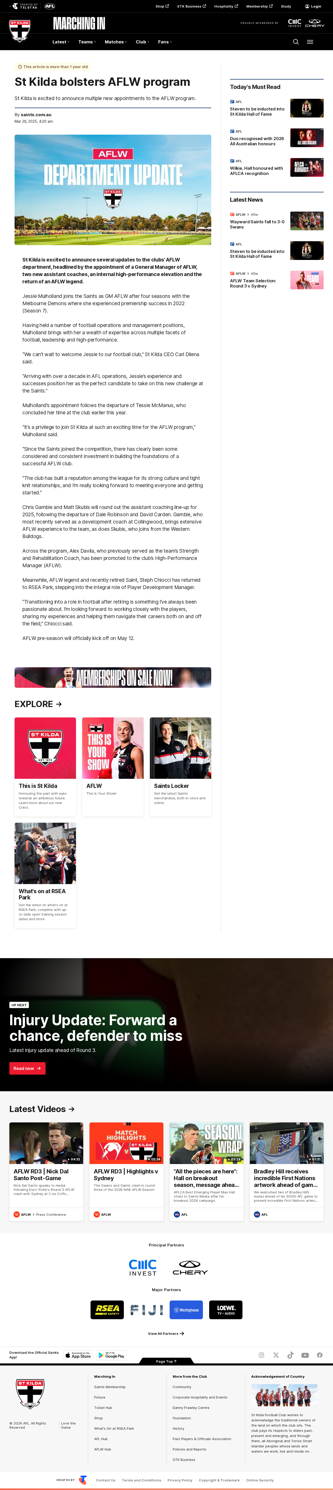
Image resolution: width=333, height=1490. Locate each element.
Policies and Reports (189, 1449)
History (178, 1428)
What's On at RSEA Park (114, 1428)
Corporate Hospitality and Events (200, 1397)
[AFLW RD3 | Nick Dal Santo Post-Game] (46, 1171)
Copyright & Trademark (219, 1480)
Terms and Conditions (141, 1480)
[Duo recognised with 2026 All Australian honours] (277, 138)
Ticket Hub (103, 1408)
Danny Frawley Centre (191, 1408)
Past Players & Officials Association (202, 1439)
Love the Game (68, 1425)
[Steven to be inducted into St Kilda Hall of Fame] (277, 109)
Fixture (99, 1397)
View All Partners (163, 1333)
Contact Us (106, 1480)
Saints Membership (110, 1387)
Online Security (260, 1480)
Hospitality (223, 6)
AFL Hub (101, 1439)
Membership (257, 6)
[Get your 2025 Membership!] (113, 677)
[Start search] (296, 42)
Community (182, 1387)
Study (286, 6)
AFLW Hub (102, 1449)
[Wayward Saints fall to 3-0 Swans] (277, 221)
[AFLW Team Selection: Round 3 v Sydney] (277, 280)
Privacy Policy (180, 1480)
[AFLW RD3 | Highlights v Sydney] (126, 1171)
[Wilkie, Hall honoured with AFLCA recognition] (277, 168)
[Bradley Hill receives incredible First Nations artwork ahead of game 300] (287, 1171)
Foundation (182, 1418)
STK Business (189, 6)
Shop (160, 6)
